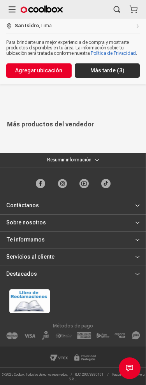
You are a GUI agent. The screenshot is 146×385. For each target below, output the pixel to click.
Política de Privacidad (113, 53)
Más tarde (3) (107, 70)
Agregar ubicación (38, 70)
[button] (116, 9)
